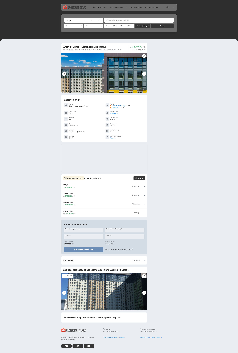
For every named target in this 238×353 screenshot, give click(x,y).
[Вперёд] (144, 74)
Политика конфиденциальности (151, 337)
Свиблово (115, 107)
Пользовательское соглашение (114, 337)
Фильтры (140, 178)
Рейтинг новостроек (135, 7)
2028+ (130, 26)
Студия (68, 20)
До (87, 26)
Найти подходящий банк (83, 249)
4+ (99, 20)
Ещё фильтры (143, 26)
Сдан (108, 26)
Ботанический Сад (118, 106)
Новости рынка (152, 7)
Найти (162, 26)
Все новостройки (101, 7)
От (66, 26)
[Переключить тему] (167, 7)
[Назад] (64, 74)
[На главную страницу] (74, 8)
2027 (122, 26)
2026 (115, 26)
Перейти (113, 138)
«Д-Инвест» (114, 113)
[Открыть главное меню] (172, 7)
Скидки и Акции (117, 7)
